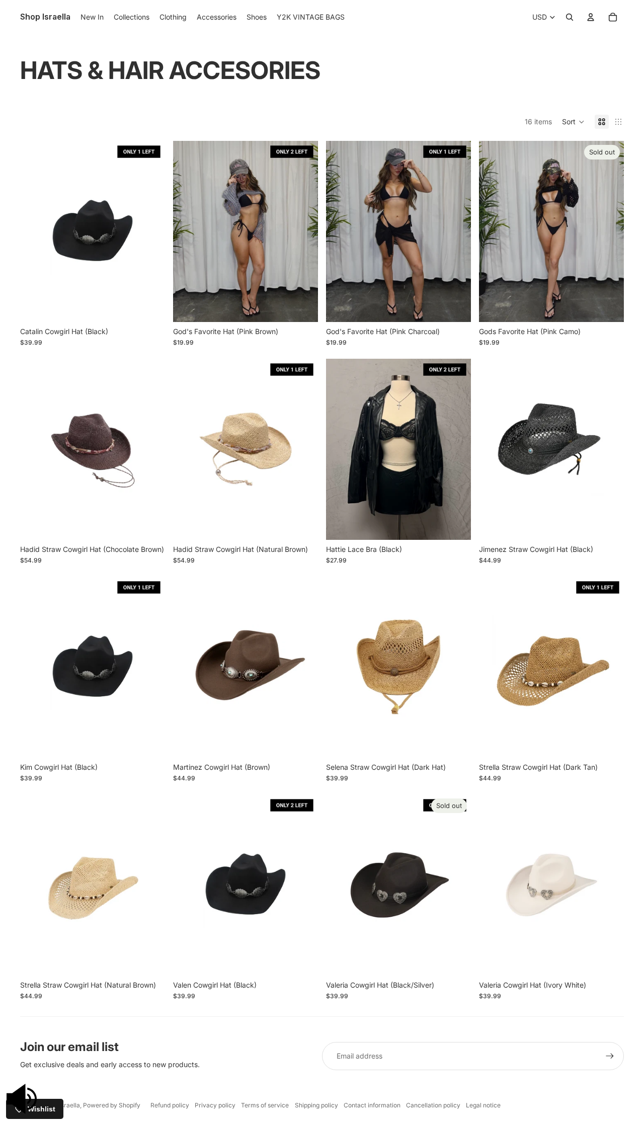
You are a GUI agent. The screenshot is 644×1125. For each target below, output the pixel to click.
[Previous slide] (494, 231)
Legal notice (483, 1105)
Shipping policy (316, 1105)
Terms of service (265, 1105)
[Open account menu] (591, 17)
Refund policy (169, 1105)
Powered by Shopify (111, 1105)
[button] (573, 122)
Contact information (372, 1105)
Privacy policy (215, 1105)
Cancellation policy (433, 1105)
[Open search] (569, 17)
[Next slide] (609, 231)
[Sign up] (609, 1056)
